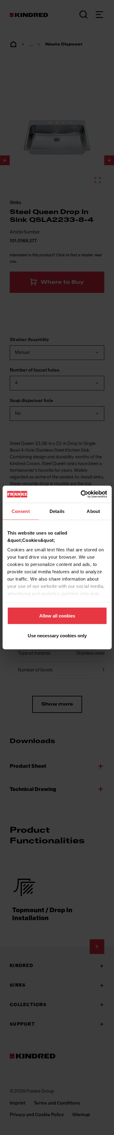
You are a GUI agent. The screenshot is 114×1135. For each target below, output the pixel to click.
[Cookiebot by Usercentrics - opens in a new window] (81, 494)
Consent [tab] (21, 511)
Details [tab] (57, 511)
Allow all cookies (57, 615)
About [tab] (93, 511)
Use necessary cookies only (57, 635)
